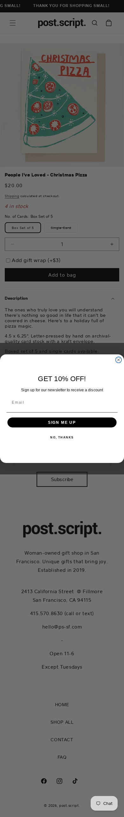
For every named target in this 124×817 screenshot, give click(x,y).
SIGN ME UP (62, 422)
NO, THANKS (62, 437)
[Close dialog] (118, 360)
